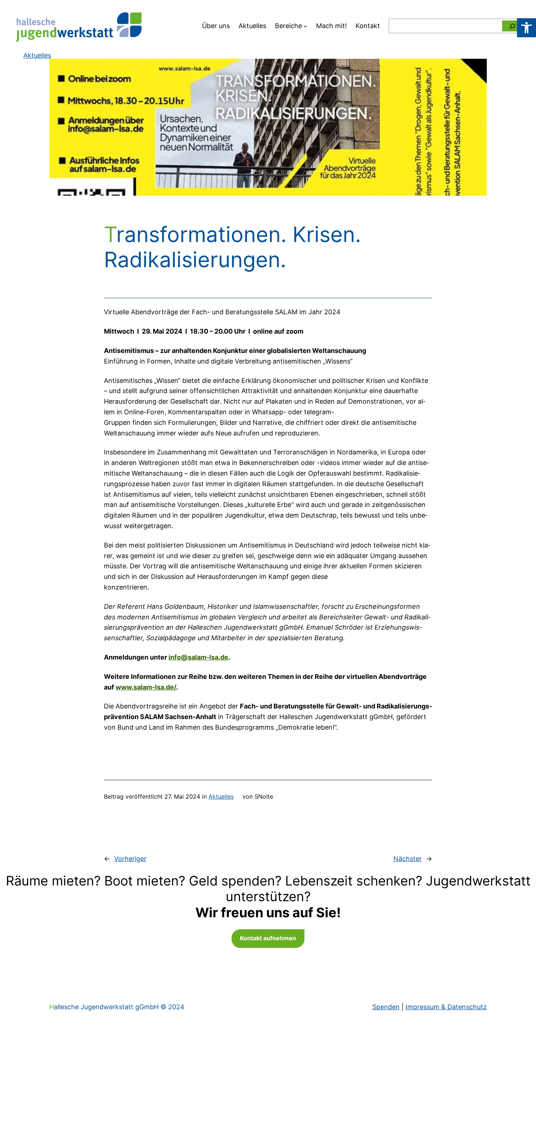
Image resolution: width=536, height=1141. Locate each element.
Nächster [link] (407, 859)
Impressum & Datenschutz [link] (446, 1007)
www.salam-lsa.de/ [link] (146, 687)
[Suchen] (512, 25)
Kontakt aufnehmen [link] (268, 938)
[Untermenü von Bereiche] (305, 26)
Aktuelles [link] (221, 796)
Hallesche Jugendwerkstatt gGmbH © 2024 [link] (117, 1007)
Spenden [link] (386, 1007)
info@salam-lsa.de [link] (198, 657)
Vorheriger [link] (130, 859)
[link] (526, 27)
